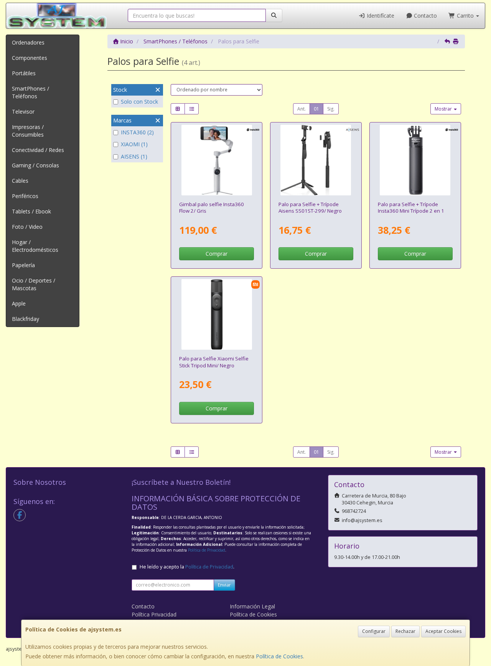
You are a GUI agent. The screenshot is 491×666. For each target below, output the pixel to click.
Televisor (23, 111)
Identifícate (379, 15)
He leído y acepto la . (187, 567)
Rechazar (405, 631)
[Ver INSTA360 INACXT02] (415, 160)
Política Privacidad (154, 614)
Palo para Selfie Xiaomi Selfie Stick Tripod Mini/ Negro (214, 362)
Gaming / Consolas (35, 165)
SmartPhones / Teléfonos (30, 92)
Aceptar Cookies (443, 631)
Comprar (216, 253)
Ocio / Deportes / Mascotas (33, 284)
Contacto (424, 15)
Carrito (465, 15)
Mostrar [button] (444, 109)
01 (316, 109)
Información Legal (252, 606)
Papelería (23, 265)
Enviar (224, 585)
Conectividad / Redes (38, 150)
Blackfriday (25, 318)
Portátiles (24, 73)
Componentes (29, 57)
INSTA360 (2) (137, 132)
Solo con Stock (139, 101)
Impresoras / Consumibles (28, 130)
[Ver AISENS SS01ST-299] (316, 160)
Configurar (374, 631)
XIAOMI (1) (134, 144)
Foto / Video (27, 226)
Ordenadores (28, 42)
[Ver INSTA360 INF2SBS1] (217, 160)
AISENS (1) (134, 156)
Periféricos (25, 196)
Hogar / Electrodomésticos (35, 245)
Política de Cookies (279, 656)
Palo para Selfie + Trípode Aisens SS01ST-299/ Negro (310, 207)
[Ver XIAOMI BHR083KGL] (217, 314)
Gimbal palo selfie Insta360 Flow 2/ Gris (211, 207)
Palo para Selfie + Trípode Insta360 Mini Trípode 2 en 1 (411, 207)
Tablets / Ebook (31, 211)
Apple (19, 303)
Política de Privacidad (206, 550)
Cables (20, 180)
